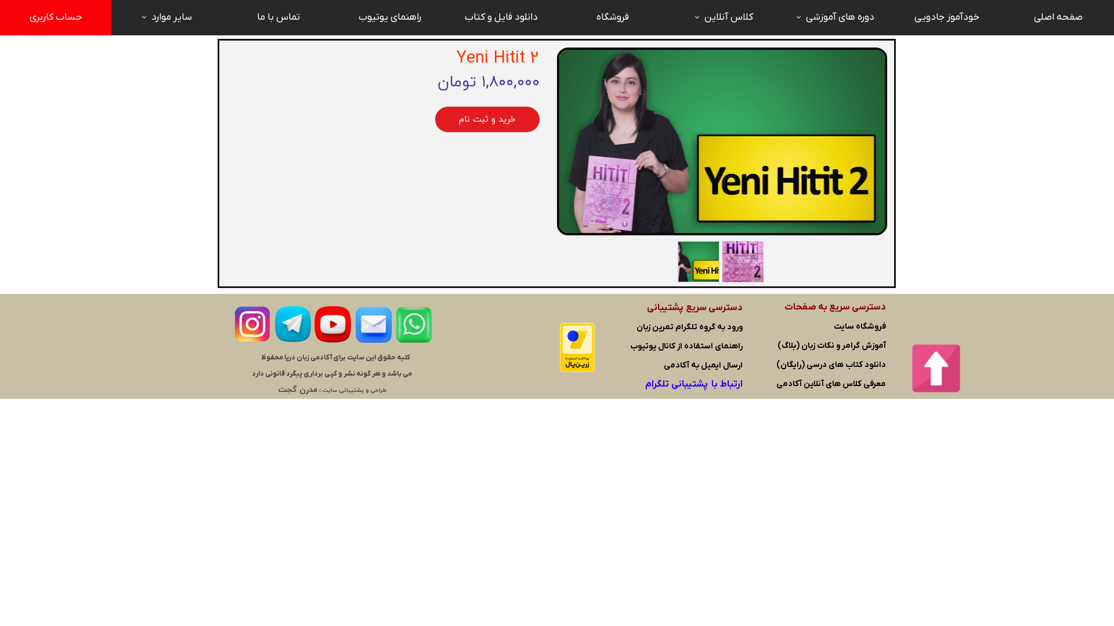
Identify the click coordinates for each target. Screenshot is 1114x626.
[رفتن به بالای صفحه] (936, 369)
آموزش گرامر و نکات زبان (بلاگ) (831, 345)
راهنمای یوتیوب (390, 17)
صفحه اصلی (1058, 17)
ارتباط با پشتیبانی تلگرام (694, 384)
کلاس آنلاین (728, 17)
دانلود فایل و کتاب (501, 17)
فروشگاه (612, 17)
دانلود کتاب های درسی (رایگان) (831, 364)
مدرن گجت (297, 389)
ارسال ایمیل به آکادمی (703, 365)
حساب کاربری (56, 17)
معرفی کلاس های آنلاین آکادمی (831, 384)
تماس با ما (278, 17)
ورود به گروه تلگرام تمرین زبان (689, 327)
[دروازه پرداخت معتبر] (577, 370)
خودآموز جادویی (946, 17)
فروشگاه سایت (860, 326)
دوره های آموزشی (840, 17)
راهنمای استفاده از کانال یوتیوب (686, 346)
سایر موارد (171, 17)
